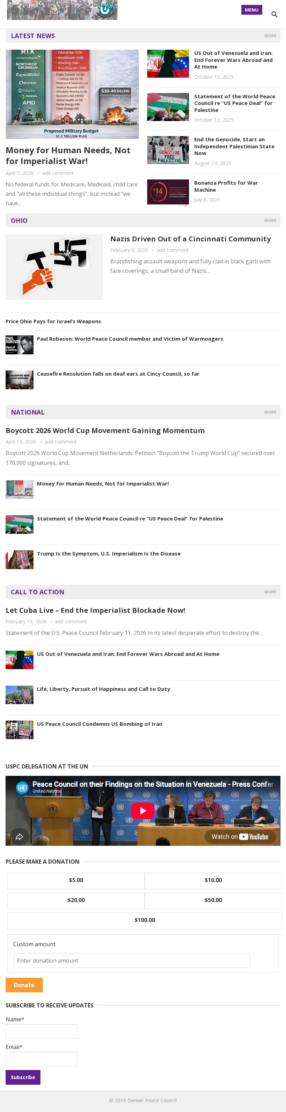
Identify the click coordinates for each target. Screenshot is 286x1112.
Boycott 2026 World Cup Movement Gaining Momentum (105, 430)
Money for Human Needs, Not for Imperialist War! (68, 155)
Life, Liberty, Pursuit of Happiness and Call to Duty (103, 688)
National (28, 412)
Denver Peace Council (152, 1100)
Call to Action (37, 592)
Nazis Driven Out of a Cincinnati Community (190, 238)
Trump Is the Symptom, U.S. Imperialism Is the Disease (109, 553)
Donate (24, 985)
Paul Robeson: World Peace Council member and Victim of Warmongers (130, 338)
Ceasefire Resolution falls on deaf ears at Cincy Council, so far (118, 373)
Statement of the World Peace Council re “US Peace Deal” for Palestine (234, 103)
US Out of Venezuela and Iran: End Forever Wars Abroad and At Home (233, 59)
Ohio (19, 220)
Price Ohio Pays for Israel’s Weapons (53, 321)
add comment (58, 173)
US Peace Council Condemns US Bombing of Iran (99, 723)
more (270, 35)
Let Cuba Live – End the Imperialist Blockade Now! (95, 610)
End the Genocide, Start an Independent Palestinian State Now (234, 146)
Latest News (33, 35)
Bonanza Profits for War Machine (226, 186)
